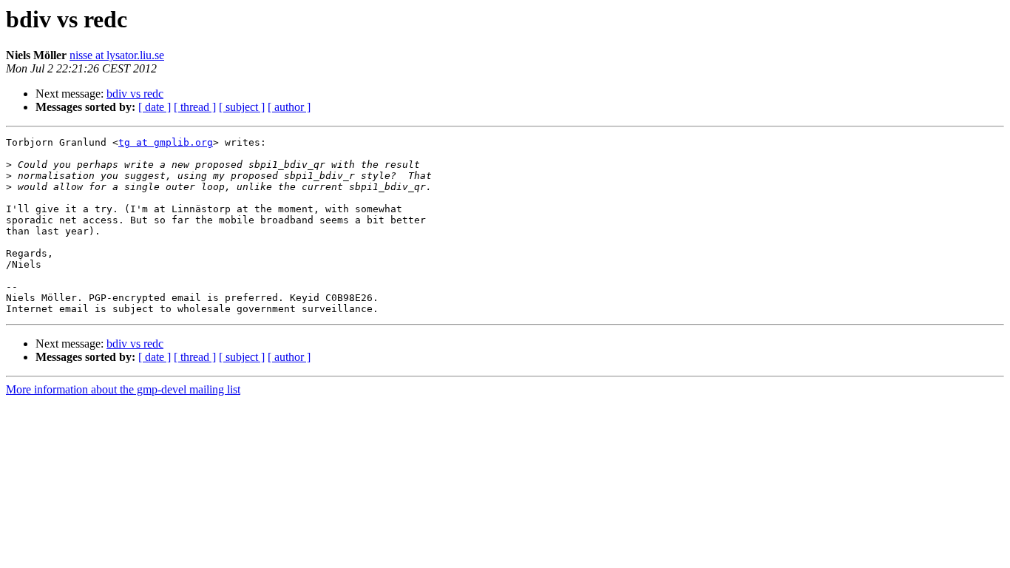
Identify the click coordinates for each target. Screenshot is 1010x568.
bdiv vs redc (134, 93)
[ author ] (289, 107)
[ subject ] (242, 107)
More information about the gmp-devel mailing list (123, 389)
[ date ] (154, 107)
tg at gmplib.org (165, 142)
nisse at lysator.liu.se (117, 55)
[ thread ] (195, 107)
